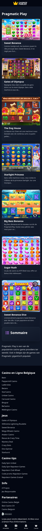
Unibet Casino (8, 395)
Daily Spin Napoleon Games (13, 466)
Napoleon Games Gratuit (12, 477)
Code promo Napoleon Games (15, 474)
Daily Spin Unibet (9, 463)
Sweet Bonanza (8, 427)
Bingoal (5, 402)
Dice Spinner (7, 449)
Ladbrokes (6, 385)
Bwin (4, 377)
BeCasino (6, 406)
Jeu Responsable (9, 491)
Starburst (6, 452)
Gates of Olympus (9, 420)
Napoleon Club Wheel (11, 470)
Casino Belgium (8, 509)
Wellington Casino (9, 409)
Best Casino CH (8, 506)
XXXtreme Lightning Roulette (14, 424)
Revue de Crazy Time (10, 438)
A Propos (6, 488)
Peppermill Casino (9, 381)
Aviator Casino (8, 434)
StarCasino (6, 392)
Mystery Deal (7, 441)
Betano (5, 388)
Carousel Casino (8, 399)
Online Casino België (10, 502)
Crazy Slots (6, 445)
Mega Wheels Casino (10, 431)
